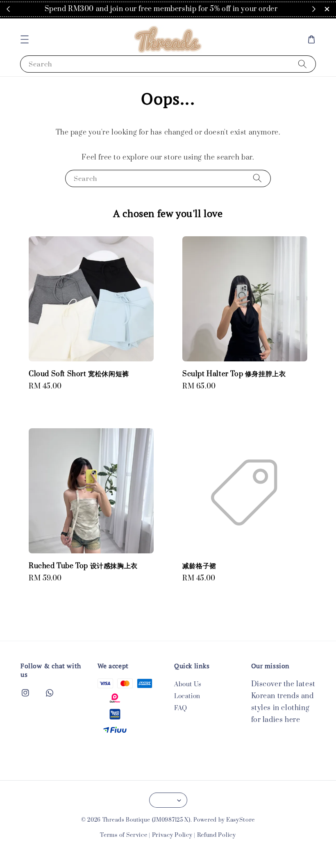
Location (187, 696)
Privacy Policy (172, 835)
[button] (25, 39)
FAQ (180, 708)
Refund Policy (216, 835)
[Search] (302, 64)
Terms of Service (123, 835)
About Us (188, 684)
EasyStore (240, 820)
